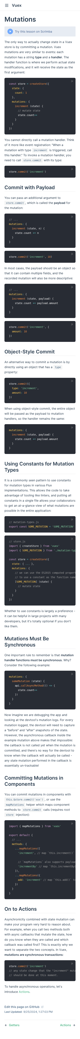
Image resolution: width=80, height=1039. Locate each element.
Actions (24, 992)
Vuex (17, 5)
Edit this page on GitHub (22, 1007)
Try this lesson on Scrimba (33, 31)
